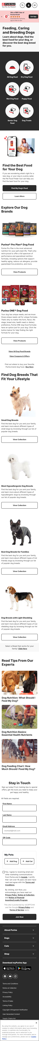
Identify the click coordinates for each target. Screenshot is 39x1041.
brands (24, 877)
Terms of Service (17, 910)
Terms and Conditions (10, 984)
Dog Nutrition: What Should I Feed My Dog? (18, 699)
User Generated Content (11, 1014)
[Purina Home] (11, 5)
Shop (6, 954)
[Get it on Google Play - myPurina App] (24, 968)
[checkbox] (4, 872)
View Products (19, 272)
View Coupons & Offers (20, 356)
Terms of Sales (8, 1001)
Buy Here (29, 367)
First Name (7, 804)
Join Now (20, 917)
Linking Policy (7, 1005)
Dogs (6, 938)
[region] (19, 1030)
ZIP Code (6, 838)
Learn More (19, 196)
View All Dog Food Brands (19, 351)
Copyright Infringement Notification (15, 1010)
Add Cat (29, 861)
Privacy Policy (11, 895)
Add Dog (13, 861)
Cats (6, 946)
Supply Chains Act (9, 1018)
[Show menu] (34, 5)
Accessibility (7, 997)
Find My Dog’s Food (19, 188)
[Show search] (22, 5)
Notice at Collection (26, 895)
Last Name (7, 815)
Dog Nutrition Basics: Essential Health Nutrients (17, 733)
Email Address (9, 826)
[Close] (1, 16)
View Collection (19, 439)
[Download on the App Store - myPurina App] (9, 968)
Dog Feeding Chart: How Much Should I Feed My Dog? (18, 768)
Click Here (22, 649)
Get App (33, 16)
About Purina (10, 930)
